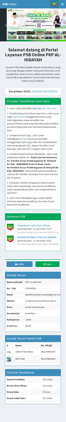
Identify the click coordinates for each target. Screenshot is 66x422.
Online (9, 4)
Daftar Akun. (51, 108)
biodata (23, 138)
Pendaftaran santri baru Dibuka (33, 225)
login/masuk (19, 116)
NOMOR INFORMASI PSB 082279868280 (36, 237)
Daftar (21, 264)
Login (48, 264)
